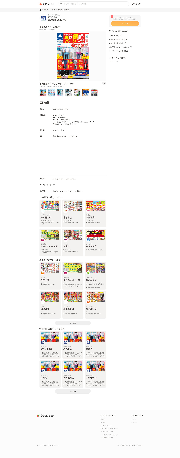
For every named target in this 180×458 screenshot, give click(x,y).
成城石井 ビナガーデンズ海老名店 (120, 47)
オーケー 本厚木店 (115, 35)
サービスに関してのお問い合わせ (109, 435)
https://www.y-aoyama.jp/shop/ (64, 179)
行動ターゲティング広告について (109, 428)
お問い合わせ (136, 4)
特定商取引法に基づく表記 (107, 431)
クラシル (133, 419)
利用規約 (103, 422)
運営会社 (103, 419)
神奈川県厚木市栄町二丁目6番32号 (65, 136)
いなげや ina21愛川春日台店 (118, 51)
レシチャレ (134, 422)
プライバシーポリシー (106, 425)
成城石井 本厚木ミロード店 (118, 39)
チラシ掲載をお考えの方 (107, 438)
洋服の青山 (52, 17)
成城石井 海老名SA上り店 (117, 43)
